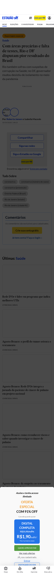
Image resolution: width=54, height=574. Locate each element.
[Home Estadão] (10, 18)
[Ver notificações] (49, 18)
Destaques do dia (27, 565)
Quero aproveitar (27, 548)
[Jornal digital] (30, 18)
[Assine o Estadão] (40, 17)
